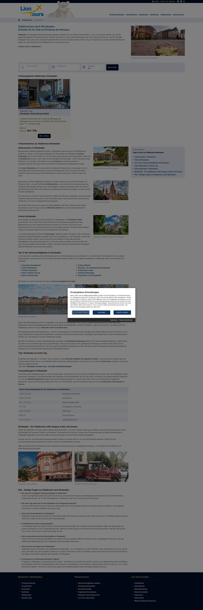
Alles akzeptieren (80, 312)
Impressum (114, 320)
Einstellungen (122, 312)
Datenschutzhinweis (126, 320)
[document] (101, 300)
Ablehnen (101, 312)
